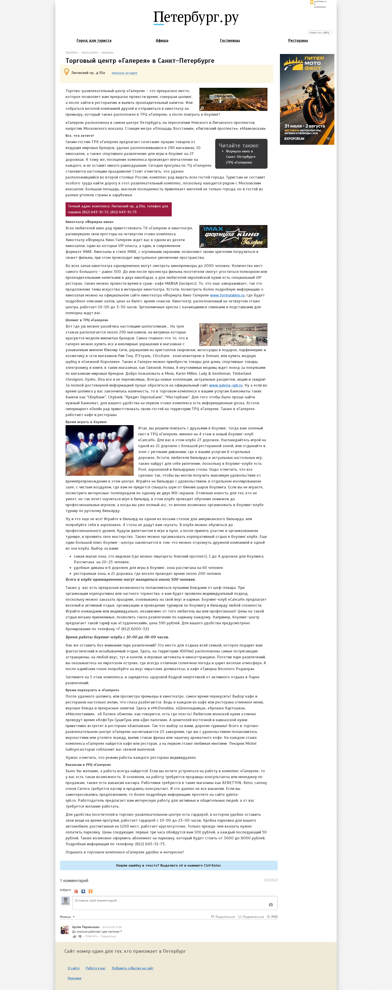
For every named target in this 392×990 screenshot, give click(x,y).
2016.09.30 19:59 (112, 927)
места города (90, 52)
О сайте (74, 968)
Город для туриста (94, 40)
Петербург (72, 52)
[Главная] (196, 18)
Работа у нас (95, 968)
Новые (66, 916)
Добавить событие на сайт (133, 968)
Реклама (74, 978)
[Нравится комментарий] (74, 936)
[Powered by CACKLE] (271, 880)
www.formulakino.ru (227, 295)
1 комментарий (74, 880)
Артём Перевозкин (85, 927)
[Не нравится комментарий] (80, 936)
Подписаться (253, 916)
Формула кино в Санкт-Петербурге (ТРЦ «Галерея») (240, 157)
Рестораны (298, 40)
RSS (274, 916)
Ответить (92, 936)
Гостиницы (230, 40)
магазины (107, 52)
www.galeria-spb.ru (226, 385)
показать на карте (124, 73)
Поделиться (225, 916)
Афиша (162, 40)
